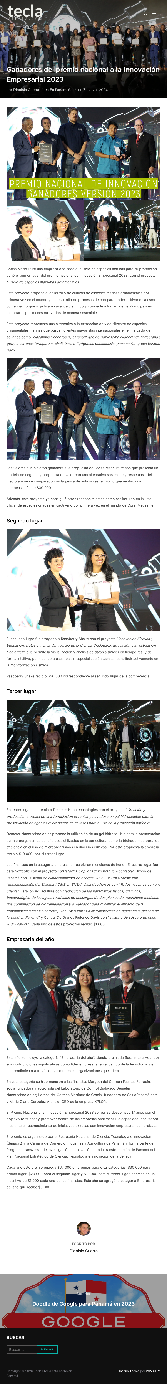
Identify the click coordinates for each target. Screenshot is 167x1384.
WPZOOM (153, 1371)
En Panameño (61, 90)
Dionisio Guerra (26, 90)
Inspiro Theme (129, 1371)
